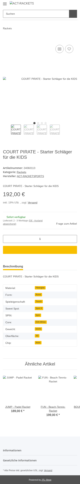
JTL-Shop (46, 480)
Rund (38, 294)
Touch (39, 301)
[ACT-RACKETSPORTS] (22, 3)
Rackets (21, 172)
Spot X (39, 308)
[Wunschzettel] (68, 4)
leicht (38, 328)
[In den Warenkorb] (6, 40)
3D (37, 335)
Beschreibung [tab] (13, 266)
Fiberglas (40, 287)
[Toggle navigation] (5, 2)
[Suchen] (73, 14)
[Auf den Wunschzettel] (69, 49)
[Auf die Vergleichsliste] (59, 49)
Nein (38, 342)
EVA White (41, 322)
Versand (32, 202)
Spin (38, 315)
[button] (62, 4)
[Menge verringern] (7, 239)
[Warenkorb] (74, 4)
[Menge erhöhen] (73, 239)
